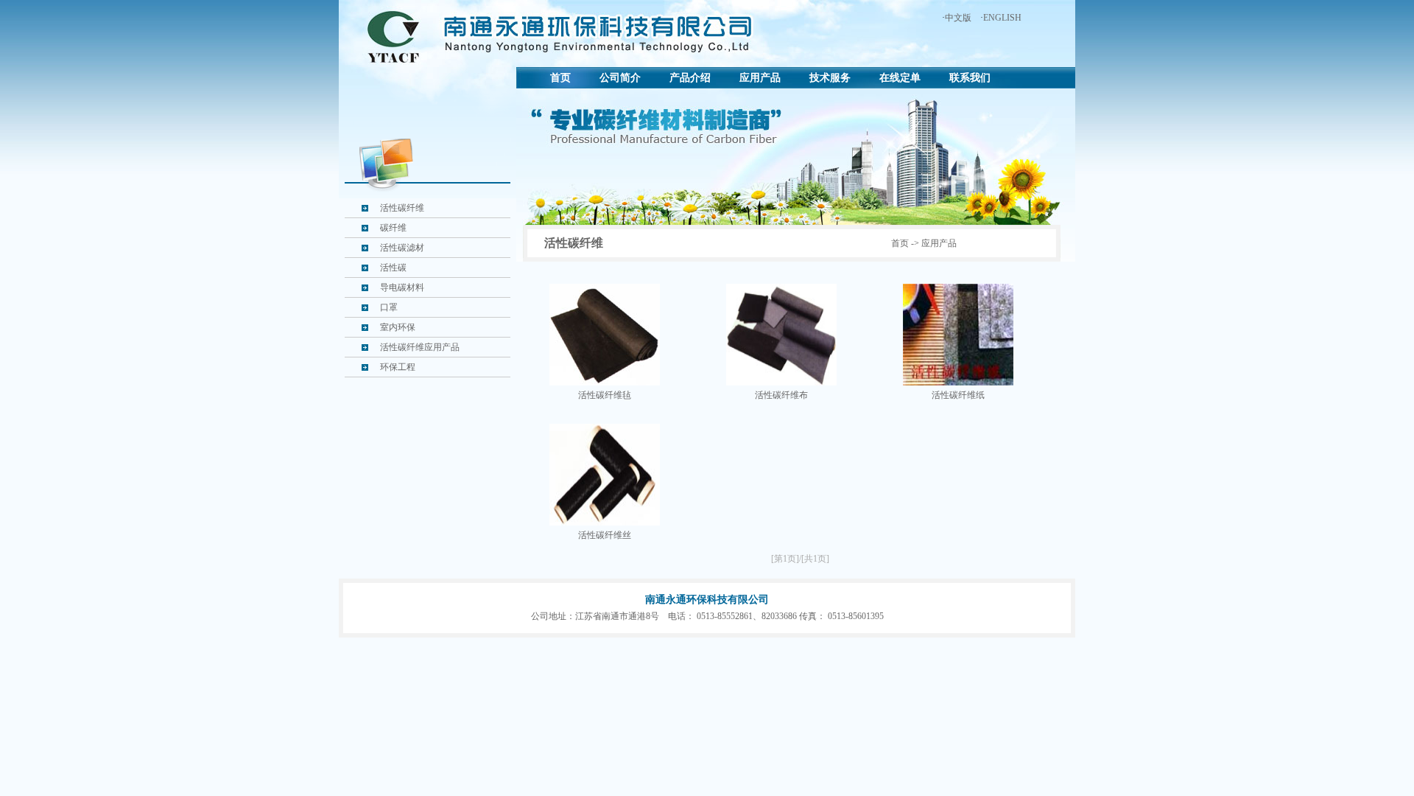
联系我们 (970, 77)
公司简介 (620, 77)
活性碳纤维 (402, 208)
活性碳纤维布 (781, 395)
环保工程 (397, 367)
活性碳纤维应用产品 (420, 347)
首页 (560, 77)
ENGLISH (1002, 18)
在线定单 (900, 77)
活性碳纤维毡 (604, 395)
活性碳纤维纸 (958, 395)
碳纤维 (393, 228)
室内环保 (397, 327)
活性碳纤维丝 (604, 535)
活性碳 (393, 267)
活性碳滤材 (402, 247)
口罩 (389, 307)
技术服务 (830, 77)
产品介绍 (690, 77)
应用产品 (760, 77)
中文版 (958, 18)
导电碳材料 (402, 287)
